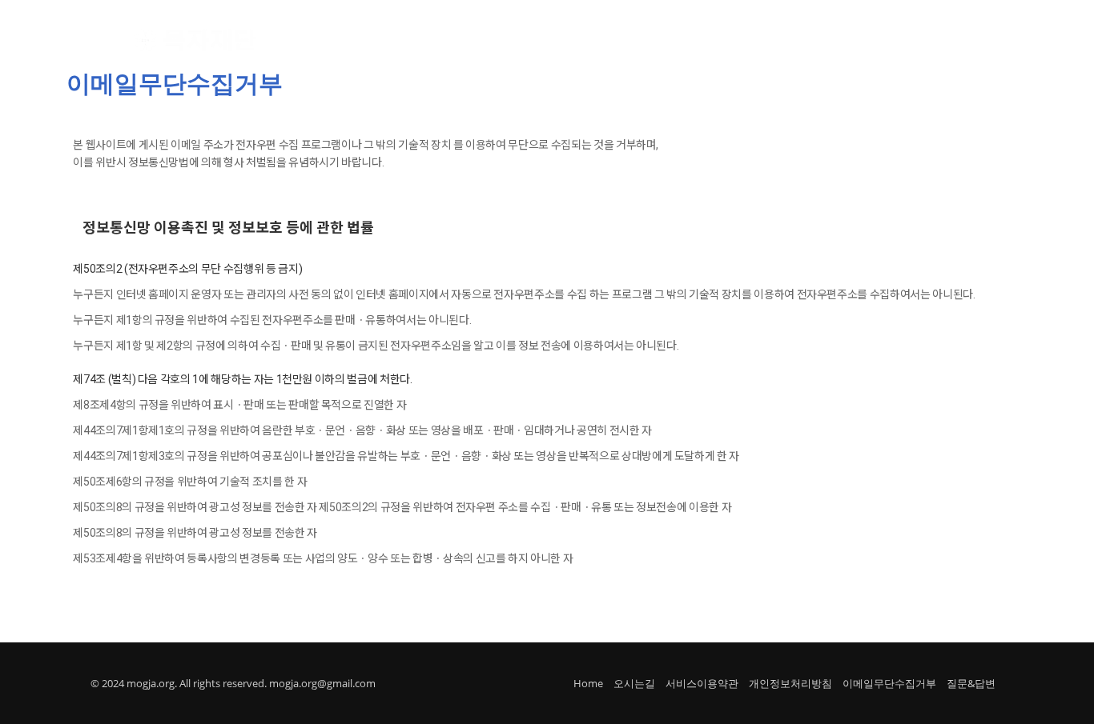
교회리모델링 (577, 41)
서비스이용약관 (702, 683)
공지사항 (823, 41)
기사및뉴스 (750, 41)
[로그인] (872, 39)
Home (588, 683)
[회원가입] (926, 41)
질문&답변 (971, 683)
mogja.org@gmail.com (322, 683)
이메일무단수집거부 (889, 683)
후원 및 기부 (489, 41)
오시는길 (634, 683)
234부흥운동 (666, 41)
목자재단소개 (401, 41)
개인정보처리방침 (790, 683)
